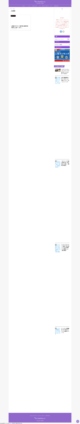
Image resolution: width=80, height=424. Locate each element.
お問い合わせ (56, 5)
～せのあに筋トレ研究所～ (40, 420)
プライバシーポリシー (45, 5)
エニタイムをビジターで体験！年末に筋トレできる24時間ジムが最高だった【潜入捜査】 (65, 247)
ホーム (24, 5)
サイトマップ (34, 5)
